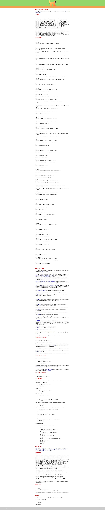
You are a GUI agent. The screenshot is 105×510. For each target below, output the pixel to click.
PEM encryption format (40, 355)
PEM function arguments (41, 337)
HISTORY (38, 453)
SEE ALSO (38, 446)
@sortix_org (102, 508)
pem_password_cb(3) (38, 351)
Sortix (42, 6)
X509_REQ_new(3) (43, 450)
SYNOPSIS (38, 37)
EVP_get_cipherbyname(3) (39, 366)
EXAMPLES (56, 345)
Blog (60, 6)
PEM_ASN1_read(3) (47, 276)
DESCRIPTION (39, 268)
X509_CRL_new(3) (38, 450)
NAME (37, 15)
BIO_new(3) (37, 448)
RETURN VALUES (40, 372)
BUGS (53, 345)
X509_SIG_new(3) (49, 450)
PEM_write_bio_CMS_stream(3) (40, 449)
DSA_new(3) (41, 448)
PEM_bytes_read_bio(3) (52, 448)
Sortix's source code (3, 508)
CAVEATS (38, 484)
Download (45, 6)
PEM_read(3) (41, 271)
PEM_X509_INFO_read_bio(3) (58, 449)
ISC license (14, 508)
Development (52, 6)
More (62, 6)
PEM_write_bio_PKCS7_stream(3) (49, 449)
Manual (48, 6)
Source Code (56, 6)
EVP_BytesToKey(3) (49, 369)
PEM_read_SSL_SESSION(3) (63, 448)
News (59, 6)
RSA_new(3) (64, 449)
